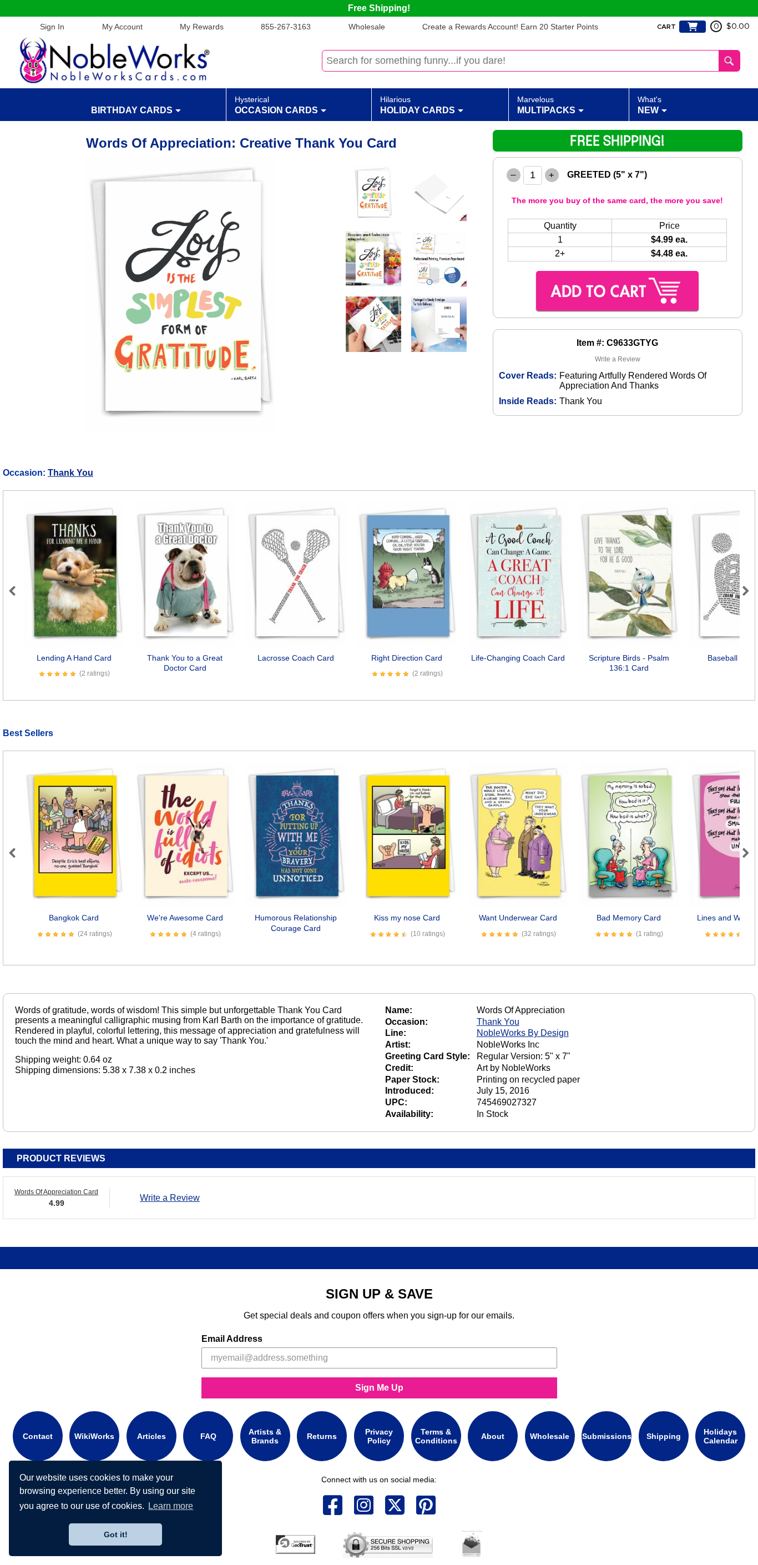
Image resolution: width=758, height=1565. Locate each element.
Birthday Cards (132, 110)
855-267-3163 (286, 26)
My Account (122, 26)
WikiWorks (94, 1436)
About (492, 1436)
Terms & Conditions (436, 1436)
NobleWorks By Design (523, 1033)
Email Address (231, 1338)
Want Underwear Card (518, 917)
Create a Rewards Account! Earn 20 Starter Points (510, 26)
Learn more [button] (170, 1506)
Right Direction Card (406, 657)
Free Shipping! (379, 8)
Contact (38, 1436)
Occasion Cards (276, 105)
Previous (17, 590)
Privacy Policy (379, 1436)
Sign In (52, 26)
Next (740, 590)
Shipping (663, 1436)
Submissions (606, 1436)
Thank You (70, 472)
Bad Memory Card (629, 917)
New (649, 105)
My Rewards (202, 26)
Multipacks (546, 105)
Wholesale (366, 26)
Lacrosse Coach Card (295, 657)
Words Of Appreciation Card (56, 1192)
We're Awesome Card (185, 917)
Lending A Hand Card (74, 657)
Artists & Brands (265, 1436)
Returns (322, 1436)
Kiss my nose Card (407, 917)
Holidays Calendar (720, 1436)
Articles (151, 1436)
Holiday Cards (417, 105)
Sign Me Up (379, 1387)
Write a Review (617, 359)
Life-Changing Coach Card (518, 657)
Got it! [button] (116, 1534)
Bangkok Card (74, 917)
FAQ (208, 1436)
